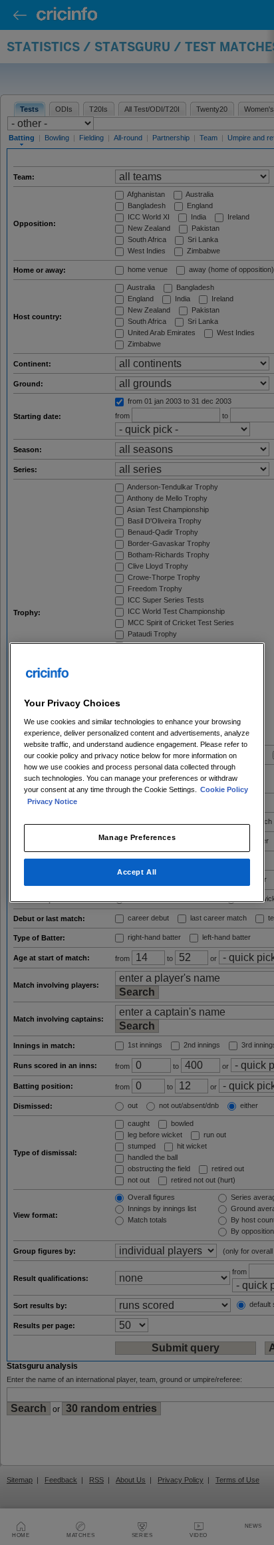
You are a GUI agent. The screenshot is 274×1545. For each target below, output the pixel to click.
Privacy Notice (52, 801)
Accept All (137, 872)
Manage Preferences (137, 837)
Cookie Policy (224, 790)
